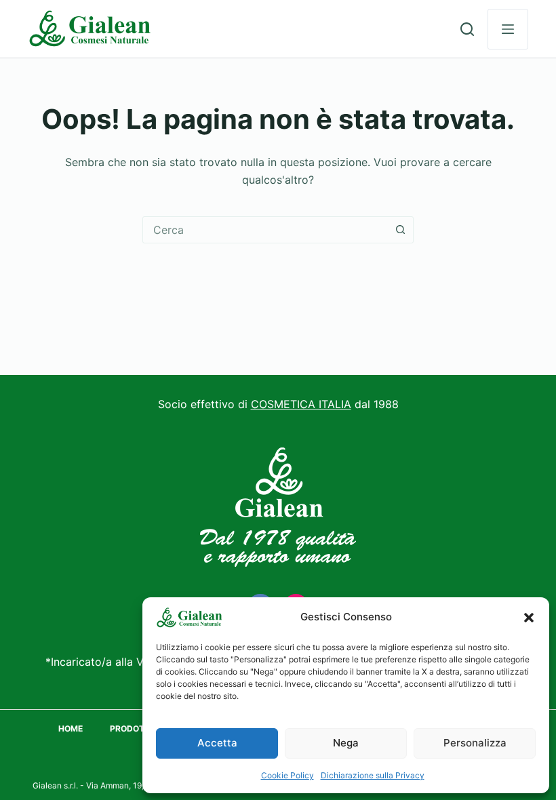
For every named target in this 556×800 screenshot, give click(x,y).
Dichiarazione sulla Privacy (372, 775)
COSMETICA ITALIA (301, 404)
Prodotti (131, 728)
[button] (529, 617)
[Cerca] (467, 29)
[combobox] (265, 229)
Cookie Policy (287, 775)
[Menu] (508, 29)
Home (70, 728)
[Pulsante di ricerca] (400, 230)
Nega (346, 742)
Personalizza (475, 742)
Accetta (217, 742)
